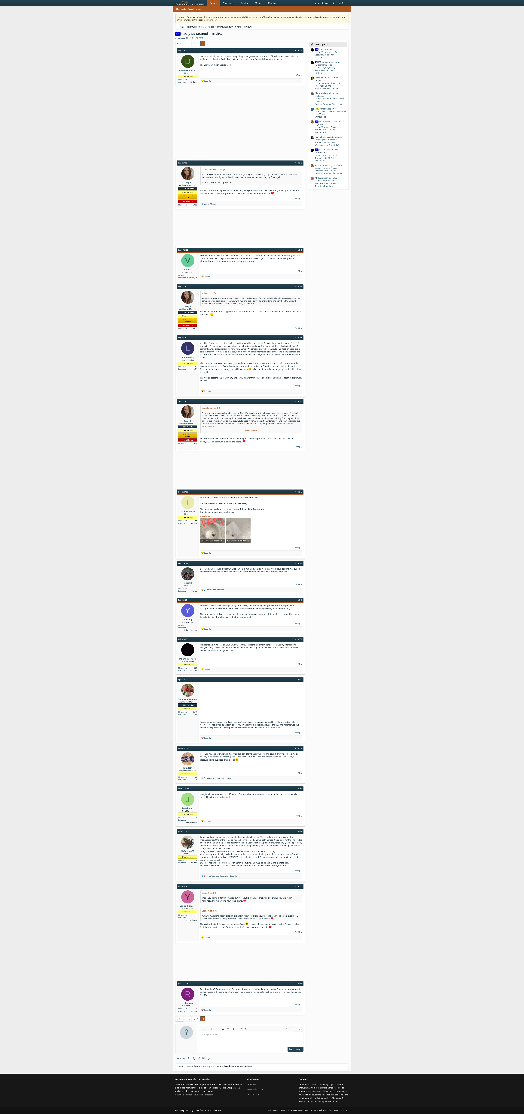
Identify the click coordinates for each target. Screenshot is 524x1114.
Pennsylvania (191, 920)
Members (272, 3)
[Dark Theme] (333, 3)
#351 (300, 679)
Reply (299, 75)
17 (198, 43)
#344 (300, 286)
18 (203, 43)
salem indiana (191, 822)
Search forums (194, 9)
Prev (180, 43)
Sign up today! (210, 19)
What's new (228, 3)
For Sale (318, 57)
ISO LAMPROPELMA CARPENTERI (326, 151)
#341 (300, 50)
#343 (300, 250)
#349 (300, 600)
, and (221, 876)
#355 (300, 886)
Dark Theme (284, 1110)
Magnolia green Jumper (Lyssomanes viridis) (328, 63)
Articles (244, 3)
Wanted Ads (320, 116)
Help (341, 1110)
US (196, 779)
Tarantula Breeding (324, 186)
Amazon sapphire (326, 108)
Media (258, 3)
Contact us (308, 1110)
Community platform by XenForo (198, 1110)
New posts (181, 9)
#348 (300, 563)
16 (194, 43)
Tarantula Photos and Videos (328, 88)
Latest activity (253, 1094)
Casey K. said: (208, 893)
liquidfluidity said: (210, 408)
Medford (193, 82)
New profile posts (255, 1089)
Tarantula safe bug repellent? (328, 165)
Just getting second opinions (328, 137)
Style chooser (273, 1110)
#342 (300, 163)
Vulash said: (207, 293)
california (193, 1011)
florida (194, 591)
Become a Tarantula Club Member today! (194, 1094)
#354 (300, 831)
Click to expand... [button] (251, 430)
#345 (300, 337)
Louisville (193, 523)
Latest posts (321, 44)
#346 (300, 401)
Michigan (193, 862)
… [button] (189, 43)
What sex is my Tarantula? (327, 145)
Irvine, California (190, 630)
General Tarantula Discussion (328, 104)
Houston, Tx (192, 277)
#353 (300, 788)
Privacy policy (333, 1110)
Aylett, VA (193, 670)
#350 (300, 639)
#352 (300, 748)
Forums (213, 3)
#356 (300, 983)
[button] (236, 3)
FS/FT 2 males (324, 49)
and (215, 589)
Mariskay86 (183, 38)
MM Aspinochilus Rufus (326, 177)
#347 (300, 492)
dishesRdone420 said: (212, 169)
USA (195, 369)
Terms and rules (320, 1110)
